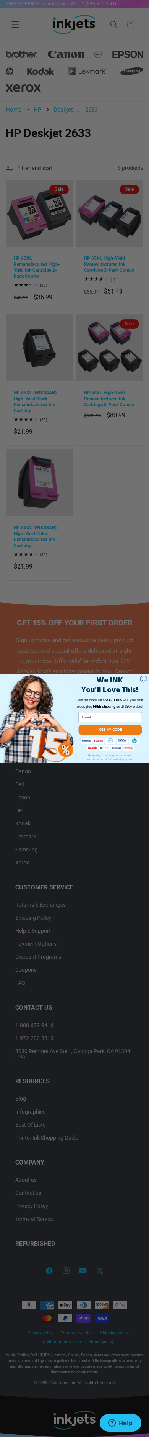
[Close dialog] (143, 679)
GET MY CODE (110, 730)
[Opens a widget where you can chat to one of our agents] (120, 1423)
